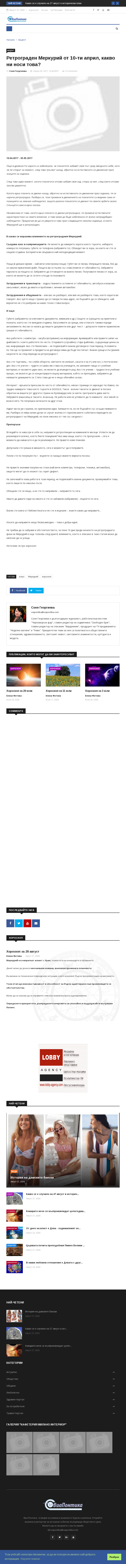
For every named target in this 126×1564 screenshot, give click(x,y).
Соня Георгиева (18, 71)
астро (21, 576)
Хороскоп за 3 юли (97, 690)
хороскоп (46, 576)
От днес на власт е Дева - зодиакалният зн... (53, 1228)
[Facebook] (93, 9)
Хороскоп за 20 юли (19, 690)
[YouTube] (73, 1537)
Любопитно (12, 1228)
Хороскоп (34, 9)
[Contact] (108, 9)
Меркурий (33, 576)
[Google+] (66, 1537)
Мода (14, 1171)
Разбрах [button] (114, 1557)
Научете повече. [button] (31, 1558)
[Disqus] (63, 758)
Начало (10, 39)
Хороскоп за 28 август (22, 951)
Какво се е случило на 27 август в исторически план (53, 3)
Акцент (22, 39)
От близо (11, 1211)
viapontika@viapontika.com (45, 612)
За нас (44, 9)
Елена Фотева (14, 695)
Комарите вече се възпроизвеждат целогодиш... (55, 1211)
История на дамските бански (32, 1177)
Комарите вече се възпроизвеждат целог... (48, 1346)
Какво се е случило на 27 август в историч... (52, 1194)
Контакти (70, 9)
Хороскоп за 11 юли (59, 690)
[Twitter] (98, 9)
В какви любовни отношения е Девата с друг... (54, 1262)
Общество (11, 1245)
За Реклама (56, 9)
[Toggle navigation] (9, 28)
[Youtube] (103, 9)
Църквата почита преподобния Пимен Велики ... (55, 1245)
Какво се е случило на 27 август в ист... (46, 1328)
